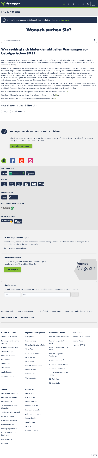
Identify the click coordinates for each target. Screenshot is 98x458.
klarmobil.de (30, 397)
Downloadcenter (7, 416)
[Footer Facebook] (12, 160)
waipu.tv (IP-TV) (79, 345)
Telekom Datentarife (56, 360)
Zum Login (65, 20)
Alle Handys (5, 364)
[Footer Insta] (30, 160)
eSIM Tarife (29, 361)
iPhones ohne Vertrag (9, 347)
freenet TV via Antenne (81, 337)
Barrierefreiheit (42, 311)
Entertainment (6, 439)
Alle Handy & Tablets (9, 337)
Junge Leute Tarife (32, 353)
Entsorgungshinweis (9, 428)
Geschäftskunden (8, 311)
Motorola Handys (8, 355)
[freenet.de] (10, 4)
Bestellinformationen (9, 397)
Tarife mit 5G (30, 357)
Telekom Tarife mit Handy (59, 337)
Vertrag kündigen (27, 317)
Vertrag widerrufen (9, 317)
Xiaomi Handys (7, 351)
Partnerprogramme (25, 311)
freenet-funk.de (31, 401)
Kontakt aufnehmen (20, 146)
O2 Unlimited (54, 379)
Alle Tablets (5, 368)
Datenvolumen (30, 374)
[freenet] (88, 3)
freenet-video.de (31, 405)
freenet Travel (30, 369)
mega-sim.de (30, 426)
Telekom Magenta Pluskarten (56, 355)
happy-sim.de (30, 418)
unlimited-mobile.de (32, 414)
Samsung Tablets (7, 376)
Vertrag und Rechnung (9, 393)
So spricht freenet (32, 430)
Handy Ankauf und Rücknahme (8, 434)
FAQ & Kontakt (7, 401)
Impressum (56, 311)
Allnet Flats (29, 349)
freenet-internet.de (32, 410)
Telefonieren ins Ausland (10, 412)
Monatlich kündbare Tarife (35, 345)
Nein (19, 111)
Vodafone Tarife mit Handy (59, 364)
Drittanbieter (6, 443)
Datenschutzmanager (9, 420)
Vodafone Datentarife (57, 368)
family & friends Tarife (33, 365)
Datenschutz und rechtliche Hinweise (79, 311)
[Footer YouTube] (21, 160)
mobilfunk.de (30, 422)
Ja (7, 111)
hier (66, 91)
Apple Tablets (6, 372)
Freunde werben (7, 424)
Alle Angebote (30, 378)
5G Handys (5, 359)
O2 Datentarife (54, 383)
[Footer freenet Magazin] (3, 160)
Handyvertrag (30, 341)
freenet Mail (29, 393)
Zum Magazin (12, 269)
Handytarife (29, 337)
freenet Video (78, 341)
